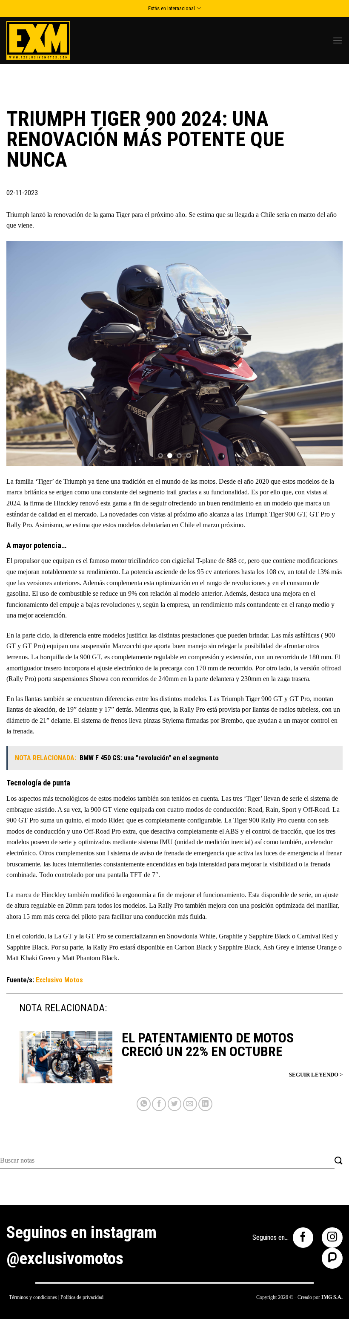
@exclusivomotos (64, 1258)
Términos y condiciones (33, 1297)
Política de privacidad (81, 1297)
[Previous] (23, 353)
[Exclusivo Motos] (38, 40)
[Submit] (339, 1161)
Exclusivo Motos (59, 980)
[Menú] (337, 40)
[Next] (325, 353)
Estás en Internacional (171, 8)
